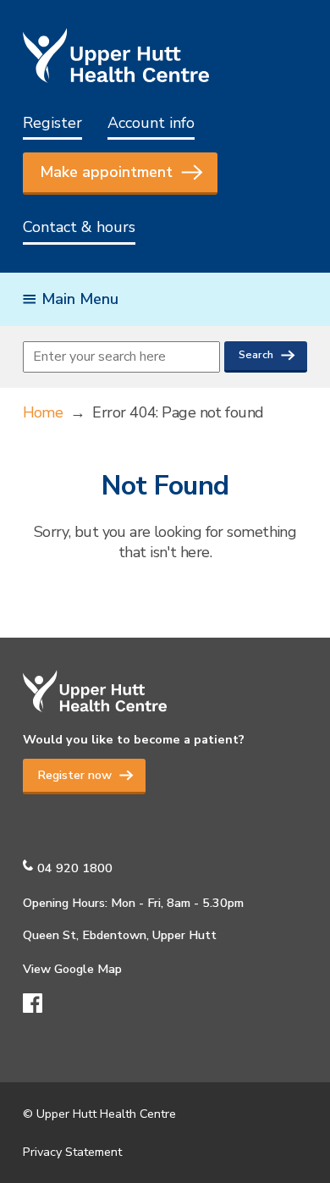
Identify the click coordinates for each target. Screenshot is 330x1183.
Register (52, 123)
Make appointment (106, 172)
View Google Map (72, 968)
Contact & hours (79, 227)
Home (43, 412)
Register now (74, 774)
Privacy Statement (72, 1151)
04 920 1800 (75, 868)
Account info (151, 123)
